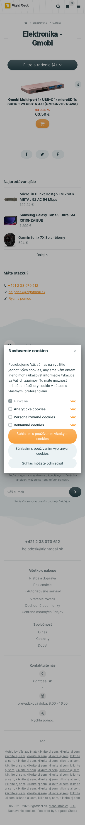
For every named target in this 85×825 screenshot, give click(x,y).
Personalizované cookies (34, 417)
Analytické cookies (30, 409)
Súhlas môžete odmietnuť (42, 463)
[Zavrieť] (74, 350)
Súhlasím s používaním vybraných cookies (42, 451)
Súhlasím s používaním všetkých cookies (42, 436)
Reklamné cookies (29, 425)
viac (73, 401)
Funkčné (21, 401)
